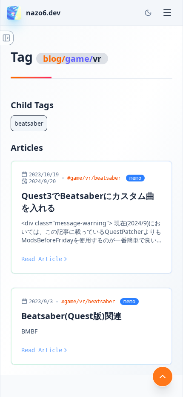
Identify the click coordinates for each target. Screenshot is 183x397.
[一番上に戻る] (162, 376)
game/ (79, 58)
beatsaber (28, 123)
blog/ (54, 58)
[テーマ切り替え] (148, 13)
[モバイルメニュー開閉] (167, 12)
